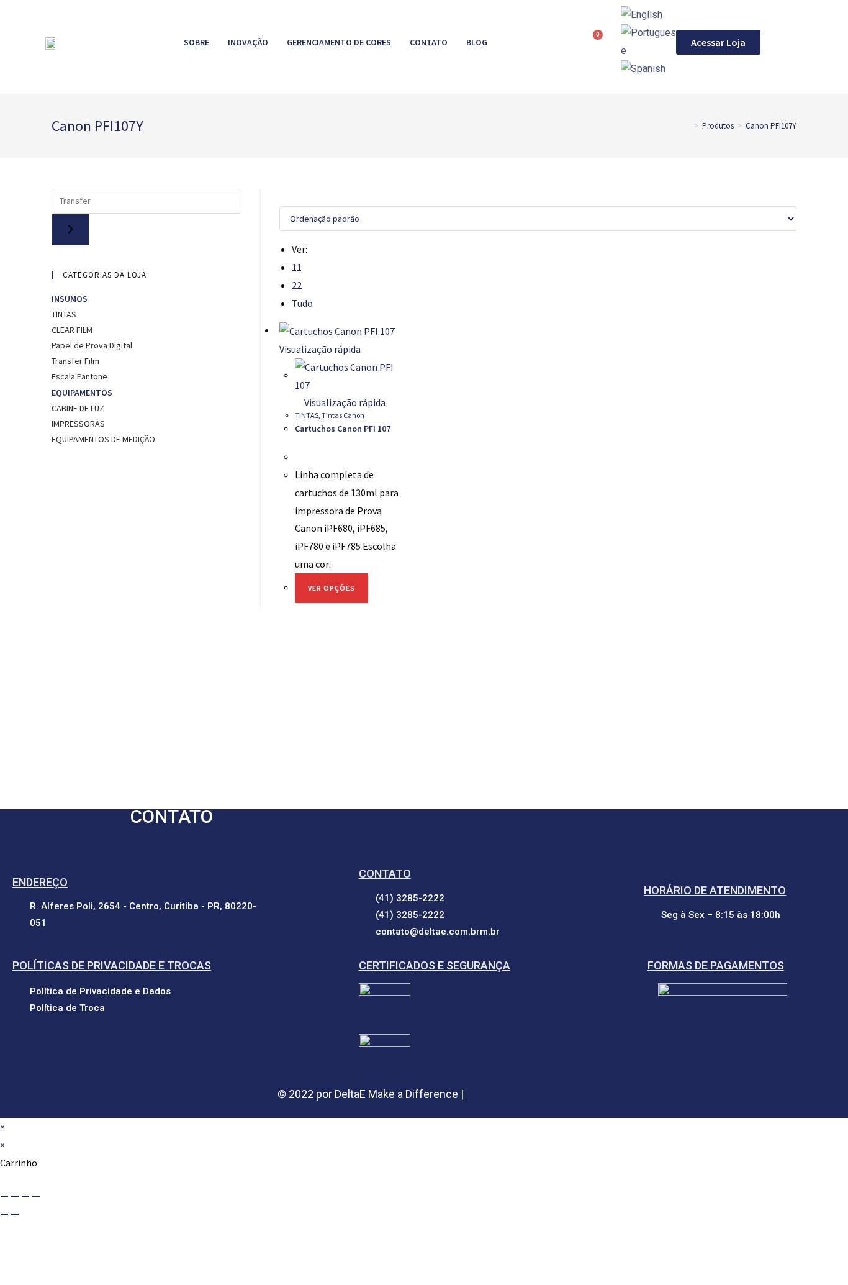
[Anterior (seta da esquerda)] (4, 1214)
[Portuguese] (649, 41)
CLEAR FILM (73, 329)
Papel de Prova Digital (92, 345)
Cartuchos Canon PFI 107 (342, 428)
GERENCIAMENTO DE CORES (339, 42)
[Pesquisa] (71, 230)
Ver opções (331, 588)
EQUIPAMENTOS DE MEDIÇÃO (104, 439)
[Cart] (592, 42)
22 (297, 285)
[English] (641, 14)
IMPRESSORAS (79, 423)
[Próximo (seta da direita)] (15, 1214)
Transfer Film (75, 360)
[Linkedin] (496, 1093)
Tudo (302, 303)
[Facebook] (478, 1093)
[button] (718, 42)
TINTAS (306, 415)
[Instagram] (514, 1093)
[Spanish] (643, 69)
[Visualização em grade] (283, 198)
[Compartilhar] (25, 1196)
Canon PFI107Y (771, 125)
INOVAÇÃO (248, 42)
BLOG (476, 42)
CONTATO (429, 42)
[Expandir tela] (15, 1196)
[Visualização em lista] (290, 198)
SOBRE (196, 42)
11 (297, 267)
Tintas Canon (343, 415)
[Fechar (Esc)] (36, 1196)
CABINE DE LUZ (79, 408)
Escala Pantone (79, 376)
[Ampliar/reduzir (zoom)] (4, 1196)
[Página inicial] (687, 125)
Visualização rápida (344, 402)
